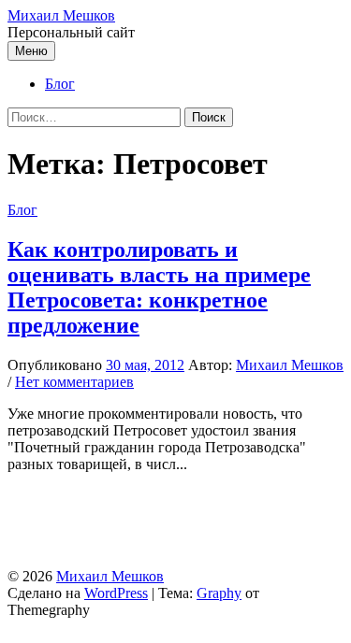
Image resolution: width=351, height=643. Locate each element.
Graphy (219, 593)
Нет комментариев (74, 382)
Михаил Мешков (61, 15)
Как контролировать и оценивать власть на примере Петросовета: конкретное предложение (159, 287)
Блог (60, 84)
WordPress (116, 593)
